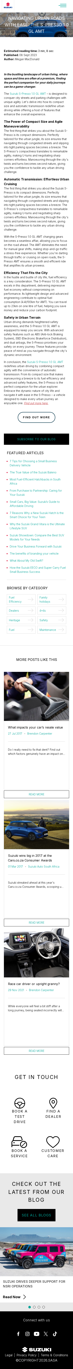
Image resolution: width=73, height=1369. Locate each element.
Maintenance (48, 629)
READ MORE (36, 794)
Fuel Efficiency (15, 599)
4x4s (43, 610)
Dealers (14, 610)
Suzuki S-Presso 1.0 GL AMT (28, 93)
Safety (44, 620)
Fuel (11, 629)
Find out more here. (36, 403)
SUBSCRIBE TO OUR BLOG (36, 439)
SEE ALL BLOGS (36, 1215)
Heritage (14, 620)
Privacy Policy (27, 1355)
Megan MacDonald (27, 59)
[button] (29, 1307)
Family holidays (45, 599)
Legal (8, 1355)
